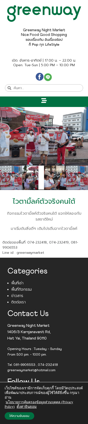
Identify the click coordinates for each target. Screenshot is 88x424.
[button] (44, 100)
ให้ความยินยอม (19, 416)
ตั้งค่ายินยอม (27, 407)
